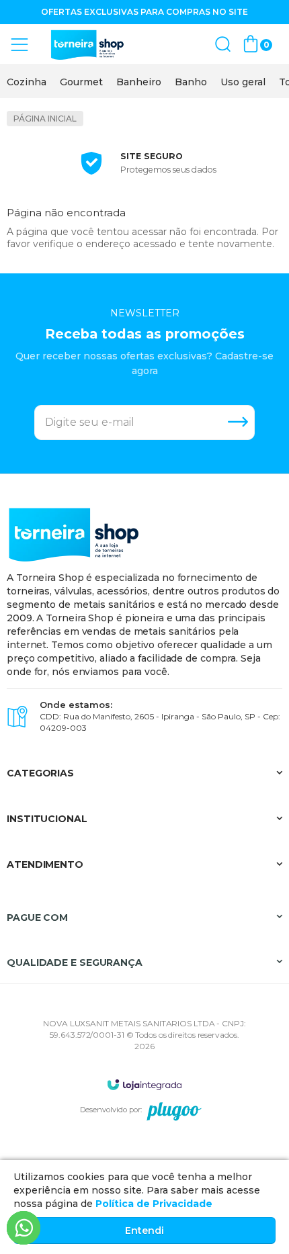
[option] (26, 82)
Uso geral (242, 82)
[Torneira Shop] (87, 44)
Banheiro (138, 82)
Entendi (144, 1230)
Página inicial (45, 119)
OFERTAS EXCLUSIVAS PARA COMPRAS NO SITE (144, 12)
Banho (191, 82)
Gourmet (81, 82)
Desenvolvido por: (111, 1109)
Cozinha (26, 82)
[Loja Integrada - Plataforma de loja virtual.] (144, 1084)
